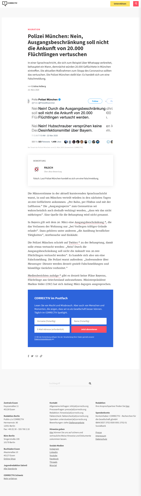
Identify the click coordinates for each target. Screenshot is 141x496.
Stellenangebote (76, 422)
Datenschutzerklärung (43, 339)
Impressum (101, 435)
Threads (53, 462)
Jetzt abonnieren (89, 329)
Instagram (54, 448)
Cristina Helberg (38, 86)
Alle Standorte (10, 468)
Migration (34, 29)
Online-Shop (10, 458)
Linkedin (54, 452)
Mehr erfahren (10, 478)
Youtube (53, 455)
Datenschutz (101, 439)
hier (127, 406)
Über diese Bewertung (53, 171)
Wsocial (53, 465)
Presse (99, 432)
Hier (51, 432)
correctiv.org (9, 3)
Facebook (54, 458)
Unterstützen (120, 3)
